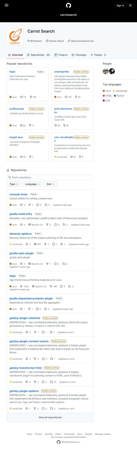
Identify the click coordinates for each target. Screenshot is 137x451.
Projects (63, 54)
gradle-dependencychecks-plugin (31, 298)
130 (69, 97)
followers (36, 41)
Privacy (38, 434)
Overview (17, 54)
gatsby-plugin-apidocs (24, 391)
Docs (79, 434)
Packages (81, 54)
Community (69, 434)
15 (74, 157)
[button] (14, 184)
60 (24, 125)
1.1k (24, 97)
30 (24, 157)
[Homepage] (68, 5)
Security (49, 434)
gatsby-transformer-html (26, 368)
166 (34, 97)
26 (67, 125)
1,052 (26, 286)
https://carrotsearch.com (82, 41)
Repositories (40, 54)
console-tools (18, 194)
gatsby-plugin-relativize (25, 318)
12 (54, 382)
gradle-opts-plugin (22, 253)
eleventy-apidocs (21, 233)
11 (32, 125)
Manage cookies (103, 434)
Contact (88, 434)
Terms (29, 434)
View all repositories (50, 417)
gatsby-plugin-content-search (29, 341)
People (100, 54)
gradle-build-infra (21, 214)
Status (58, 434)
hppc (13, 275)
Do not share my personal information (68, 437)
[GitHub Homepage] (59, 442)
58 (58, 125)
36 (78, 97)
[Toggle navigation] (6, 5)
